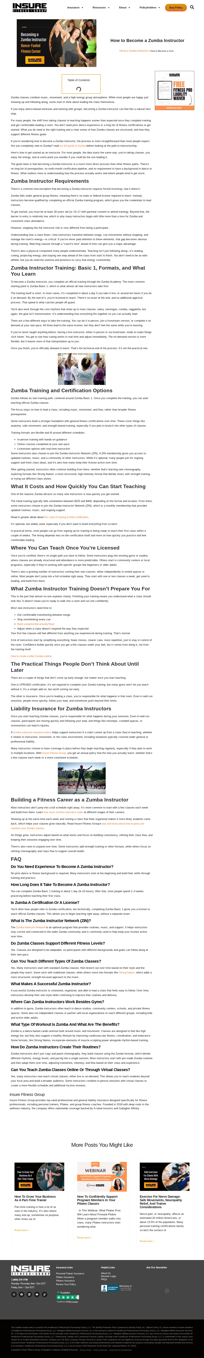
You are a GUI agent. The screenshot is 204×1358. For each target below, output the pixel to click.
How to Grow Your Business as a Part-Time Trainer (35, 1198)
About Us (106, 1273)
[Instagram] (14, 1294)
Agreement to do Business (120, 1350)
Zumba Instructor (138, 50)
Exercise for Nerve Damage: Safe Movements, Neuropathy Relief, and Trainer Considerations (161, 1202)
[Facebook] (21, 1294)
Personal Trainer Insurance (70, 1273)
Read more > (22, 1230)
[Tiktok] (44, 1294)
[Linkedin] (29, 1294)
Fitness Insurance (65, 1280)
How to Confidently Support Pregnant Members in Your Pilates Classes (97, 1200)
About (122, 7)
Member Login (108, 1276)
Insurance (73, 7)
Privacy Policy (86, 1350)
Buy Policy (175, 7)
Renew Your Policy (66, 1284)
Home (123, 50)
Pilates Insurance (65, 1277)
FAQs (104, 1279)
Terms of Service (100, 1350)
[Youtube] (37, 1294)
